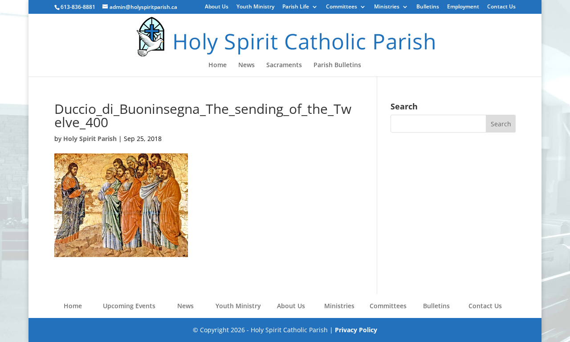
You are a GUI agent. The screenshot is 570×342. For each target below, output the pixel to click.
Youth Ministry (255, 7)
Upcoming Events (129, 306)
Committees (341, 7)
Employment (463, 7)
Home (217, 65)
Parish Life (295, 7)
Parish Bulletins (337, 65)
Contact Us (501, 7)
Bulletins (427, 7)
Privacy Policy (356, 330)
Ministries (386, 7)
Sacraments (284, 65)
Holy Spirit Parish (90, 138)
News (246, 65)
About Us (216, 7)
